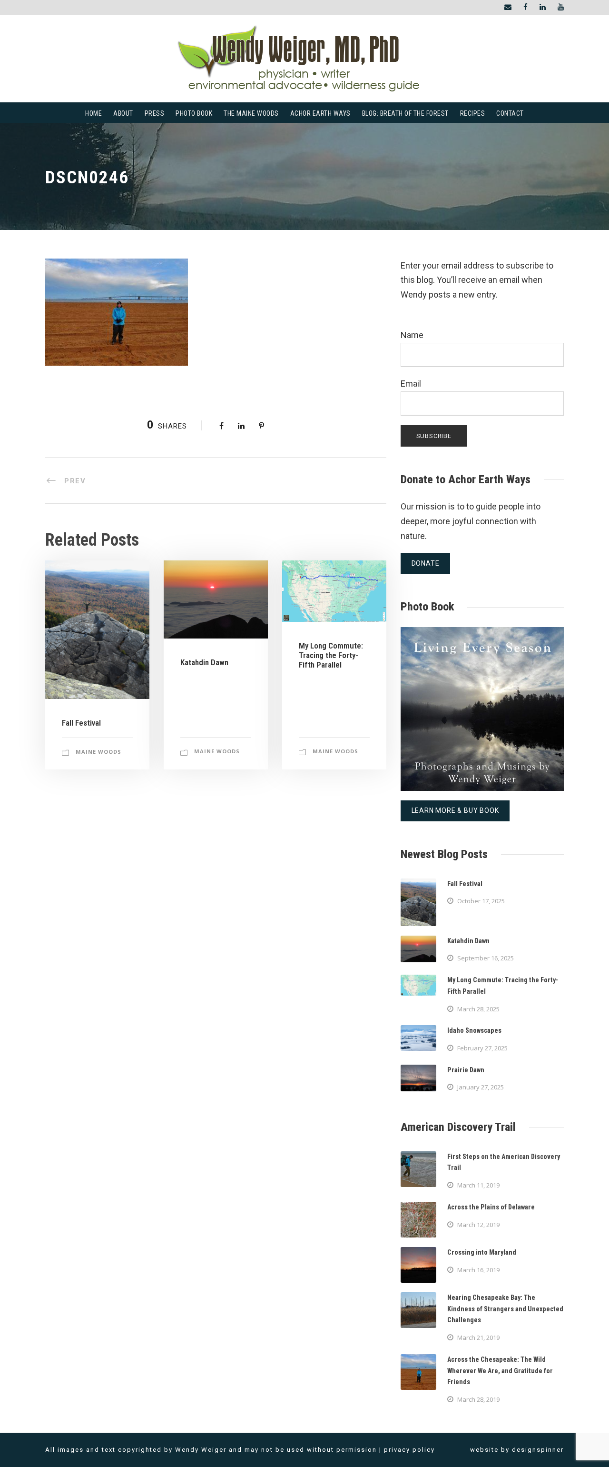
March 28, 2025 (478, 1009)
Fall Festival (81, 723)
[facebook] (525, 7)
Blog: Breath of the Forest (405, 113)
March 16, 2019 (478, 1270)
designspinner (538, 1449)
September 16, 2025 (485, 958)
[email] (507, 7)
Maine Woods (98, 751)
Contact (510, 113)
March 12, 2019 (478, 1224)
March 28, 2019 (478, 1399)
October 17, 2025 (481, 901)
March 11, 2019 (478, 1185)
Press (155, 113)
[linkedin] (543, 7)
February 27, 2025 (482, 1048)
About (123, 113)
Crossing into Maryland (481, 1252)
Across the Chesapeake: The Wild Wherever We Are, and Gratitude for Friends (500, 1371)
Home (93, 113)
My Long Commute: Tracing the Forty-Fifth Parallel (331, 655)
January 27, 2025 (480, 1087)
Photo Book (194, 113)
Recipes (472, 113)
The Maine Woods (251, 113)
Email (411, 384)
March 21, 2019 (478, 1337)
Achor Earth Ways (320, 113)
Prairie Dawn (465, 1070)
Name (412, 335)
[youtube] (561, 7)
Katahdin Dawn (204, 662)
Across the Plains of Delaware (491, 1207)
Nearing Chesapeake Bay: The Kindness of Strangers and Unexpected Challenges (505, 1309)
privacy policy (409, 1449)
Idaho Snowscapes (474, 1030)
